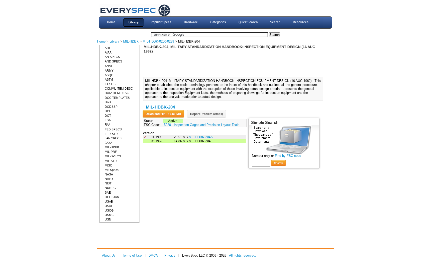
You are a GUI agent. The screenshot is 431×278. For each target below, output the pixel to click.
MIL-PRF (111, 152)
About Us (108, 255)
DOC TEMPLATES (117, 98)
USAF (109, 206)
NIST (108, 183)
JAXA (108, 143)
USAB (109, 201)
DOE (108, 111)
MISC (108, 165)
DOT (108, 115)
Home (111, 22)
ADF (108, 48)
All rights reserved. (242, 255)
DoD (108, 102)
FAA (107, 124)
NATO (109, 179)
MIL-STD (111, 161)
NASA (109, 174)
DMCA (153, 255)
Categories (218, 22)
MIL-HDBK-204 (160, 107)
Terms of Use (132, 255)
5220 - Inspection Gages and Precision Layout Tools (201, 125)
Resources (301, 22)
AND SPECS (113, 61)
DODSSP (111, 107)
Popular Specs (161, 22)
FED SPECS (113, 129)
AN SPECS (112, 57)
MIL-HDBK (131, 41)
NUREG (110, 188)
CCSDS (110, 84)
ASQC (109, 75)
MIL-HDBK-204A (201, 137)
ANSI (108, 66)
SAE (108, 192)
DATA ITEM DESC (117, 93)
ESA (108, 120)
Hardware (191, 22)
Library (133, 22)
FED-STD (111, 134)
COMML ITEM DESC (119, 88)
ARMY (109, 70)
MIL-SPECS (113, 156)
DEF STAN (112, 197)
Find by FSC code (288, 156)
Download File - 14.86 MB (163, 113)
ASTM (109, 79)
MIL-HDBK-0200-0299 (158, 41)
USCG (109, 210)
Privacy (169, 255)
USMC (109, 215)
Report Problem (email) (206, 113)
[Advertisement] (234, 65)
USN (108, 219)
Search (275, 22)
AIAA (108, 52)
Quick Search (248, 22)
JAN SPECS (113, 138)
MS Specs (111, 170)
